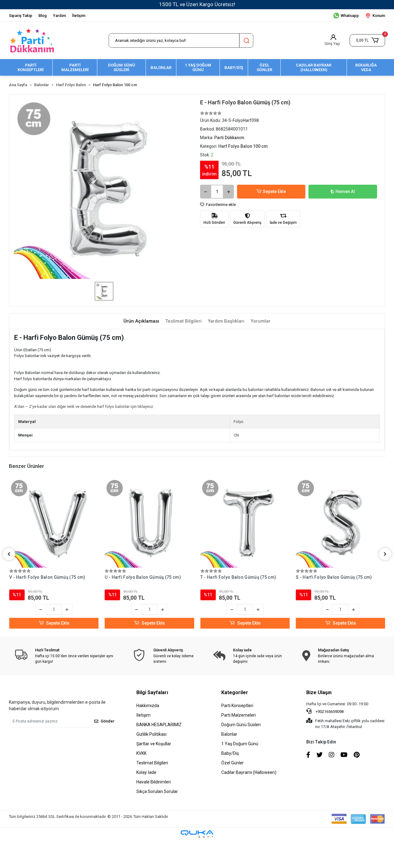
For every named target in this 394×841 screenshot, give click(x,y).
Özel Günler (232, 762)
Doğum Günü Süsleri (241, 724)
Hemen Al (345, 191)
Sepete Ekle (274, 191)
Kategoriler (234, 692)
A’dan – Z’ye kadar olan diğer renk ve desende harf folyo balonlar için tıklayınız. (84, 406)
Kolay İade (146, 772)
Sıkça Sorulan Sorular (157, 791)
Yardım (59, 15)
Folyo (238, 421)
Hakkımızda (147, 705)
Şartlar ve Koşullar (153, 743)
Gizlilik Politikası (151, 734)
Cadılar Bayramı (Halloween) (248, 772)
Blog (42, 15)
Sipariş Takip (20, 15)
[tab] (141, 321)
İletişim (78, 15)
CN (236, 435)
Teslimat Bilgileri (152, 762)
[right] (385, 554)
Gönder (108, 721)
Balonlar (229, 734)
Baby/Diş (230, 753)
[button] (367, 40)
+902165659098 (329, 711)
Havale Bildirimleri (153, 781)
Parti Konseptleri (237, 705)
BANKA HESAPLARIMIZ (159, 724)
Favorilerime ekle (220, 204)
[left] (8, 554)
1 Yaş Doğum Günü (239, 743)
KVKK (141, 753)
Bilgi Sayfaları (152, 692)
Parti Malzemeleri (238, 715)
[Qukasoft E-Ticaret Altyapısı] (197, 834)
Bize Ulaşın (319, 692)
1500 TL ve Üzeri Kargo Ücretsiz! (197, 4)
